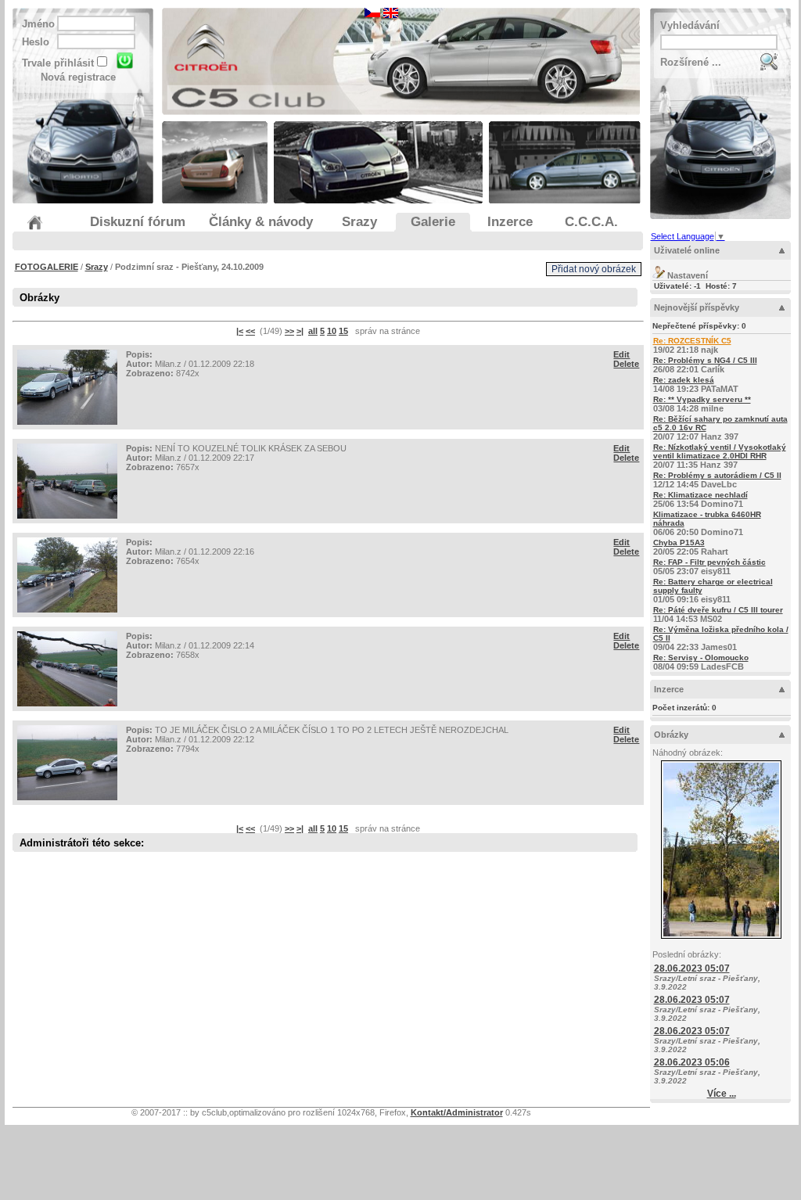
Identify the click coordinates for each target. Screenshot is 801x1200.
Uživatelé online (687, 250)
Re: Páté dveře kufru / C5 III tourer (718, 609)
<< (250, 331)
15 (343, 331)
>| (300, 331)
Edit (621, 354)
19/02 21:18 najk (692, 345)
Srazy (96, 266)
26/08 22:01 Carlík (705, 365)
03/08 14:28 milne (702, 404)
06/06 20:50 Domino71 (707, 523)
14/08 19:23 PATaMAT (695, 384)
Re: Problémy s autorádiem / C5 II (717, 475)
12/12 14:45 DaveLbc (717, 480)
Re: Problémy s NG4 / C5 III (705, 360)
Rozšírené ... (690, 62)
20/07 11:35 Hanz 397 (719, 456)
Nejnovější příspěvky (696, 307)
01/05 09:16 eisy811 (713, 590)
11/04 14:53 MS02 (718, 614)
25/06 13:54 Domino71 (700, 499)
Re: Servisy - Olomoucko (701, 657)
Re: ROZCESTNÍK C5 (692, 340)
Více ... (721, 1093)
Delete (626, 363)
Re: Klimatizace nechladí (700, 494)
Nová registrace (78, 77)
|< (239, 331)
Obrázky (671, 734)
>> (289, 331)
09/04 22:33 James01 (720, 638)
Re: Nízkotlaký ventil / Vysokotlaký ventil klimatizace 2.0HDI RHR (719, 451)
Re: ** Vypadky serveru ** (702, 399)
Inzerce (669, 689)
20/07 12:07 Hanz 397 (720, 428)
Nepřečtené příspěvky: (699, 326)
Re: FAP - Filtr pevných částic (709, 562)
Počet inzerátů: (684, 707)
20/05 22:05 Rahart (690, 547)
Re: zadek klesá (683, 379)
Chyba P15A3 (679, 542)
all (313, 331)
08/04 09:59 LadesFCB (701, 662)
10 (331, 331)
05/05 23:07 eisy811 (709, 567)
